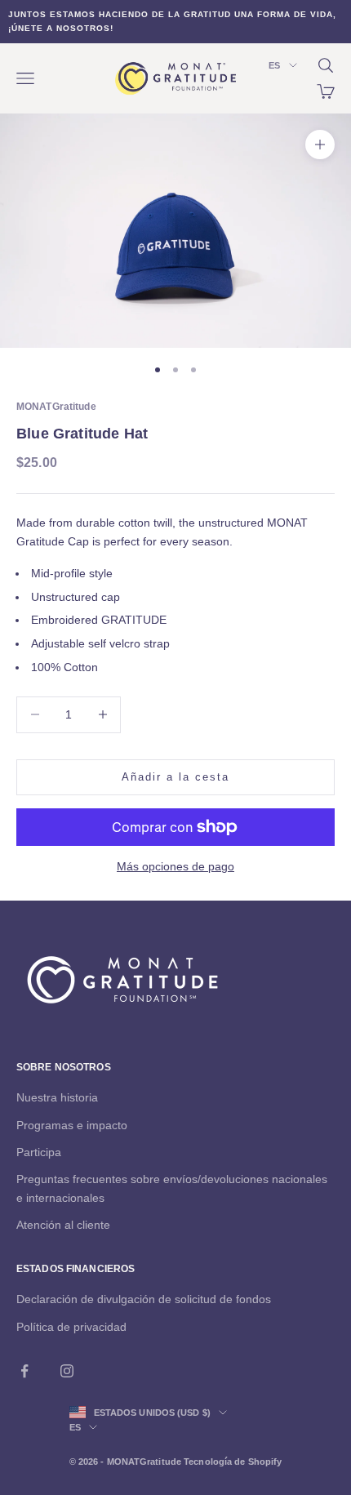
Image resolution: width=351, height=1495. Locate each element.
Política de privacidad (71, 1326)
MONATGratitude (56, 406)
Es (274, 65)
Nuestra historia (57, 1097)
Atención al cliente (63, 1224)
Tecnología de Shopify (233, 1461)
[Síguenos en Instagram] (67, 1371)
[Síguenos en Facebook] (24, 1371)
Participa (38, 1152)
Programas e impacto (71, 1125)
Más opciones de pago (175, 866)
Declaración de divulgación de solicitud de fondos (143, 1299)
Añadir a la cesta (175, 777)
